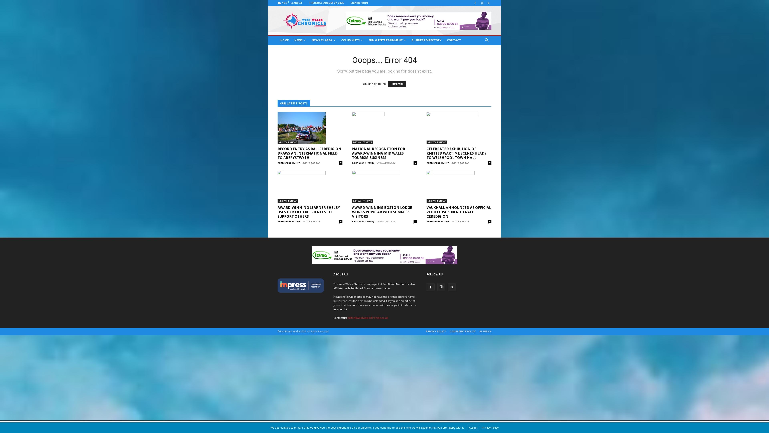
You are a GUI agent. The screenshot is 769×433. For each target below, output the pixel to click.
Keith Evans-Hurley (289, 162)
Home (284, 40)
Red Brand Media (393, 284)
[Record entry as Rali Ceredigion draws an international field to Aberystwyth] (310, 128)
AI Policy (485, 331)
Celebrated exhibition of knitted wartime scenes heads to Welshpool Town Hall (456, 153)
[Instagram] (482, 3)
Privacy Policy (436, 331)
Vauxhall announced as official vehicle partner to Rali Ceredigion (459, 212)
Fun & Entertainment (386, 40)
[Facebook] (475, 3)
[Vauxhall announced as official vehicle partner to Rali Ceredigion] (459, 187)
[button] (486, 40)
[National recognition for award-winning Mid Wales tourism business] (384, 128)
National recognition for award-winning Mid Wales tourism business (378, 153)
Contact (454, 40)
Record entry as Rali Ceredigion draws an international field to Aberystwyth (309, 153)
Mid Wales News (288, 142)
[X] (488, 3)
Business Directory (426, 40)
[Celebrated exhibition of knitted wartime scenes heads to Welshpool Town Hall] (459, 128)
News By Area (322, 40)
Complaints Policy (463, 331)
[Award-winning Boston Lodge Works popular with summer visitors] (384, 187)
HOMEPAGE (397, 84)
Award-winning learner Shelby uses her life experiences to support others (309, 212)
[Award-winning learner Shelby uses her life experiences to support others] (310, 187)
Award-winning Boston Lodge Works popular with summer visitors (382, 212)
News (298, 40)
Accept (473, 427)
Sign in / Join (359, 3)
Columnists (350, 40)
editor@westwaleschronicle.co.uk (367, 318)
